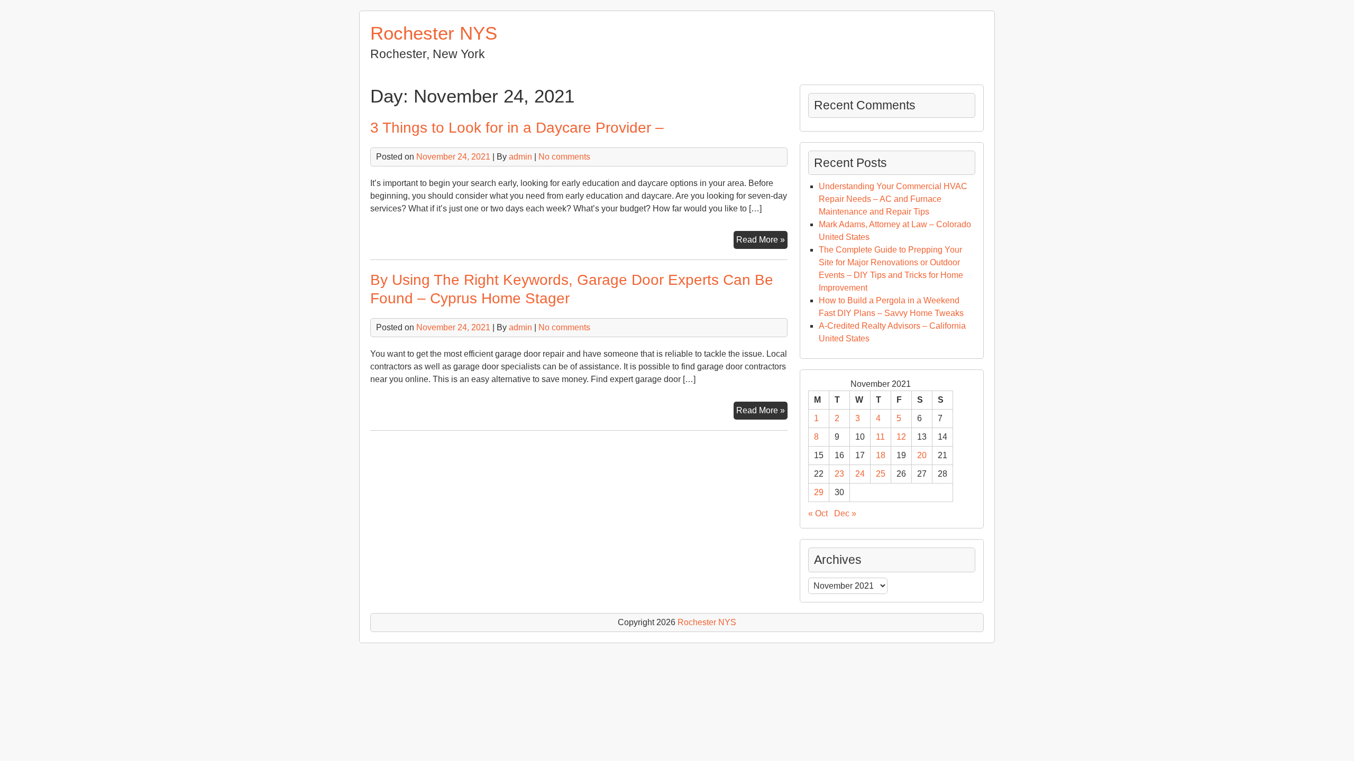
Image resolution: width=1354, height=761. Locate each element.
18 (880, 455)
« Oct (818, 513)
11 (880, 436)
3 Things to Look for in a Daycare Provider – (517, 127)
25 (880, 473)
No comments (564, 156)
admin (520, 156)
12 (901, 436)
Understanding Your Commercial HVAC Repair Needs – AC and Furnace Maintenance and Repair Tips (893, 199)
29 (819, 492)
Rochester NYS (433, 33)
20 (922, 455)
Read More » (762, 242)
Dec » (845, 513)
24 (860, 473)
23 (839, 473)
